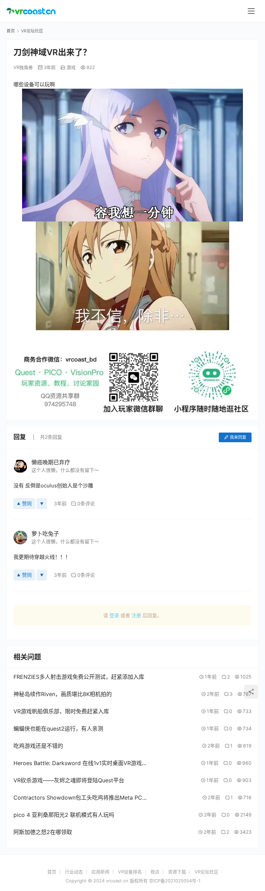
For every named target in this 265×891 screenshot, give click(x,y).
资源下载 (177, 871)
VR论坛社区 (206, 871)
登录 (114, 615)
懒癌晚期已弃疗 (50, 462)
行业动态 (74, 871)
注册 (136, 615)
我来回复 (238, 437)
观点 (154, 871)
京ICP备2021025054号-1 (174, 880)
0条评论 (86, 503)
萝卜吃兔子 (45, 533)
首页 (11, 30)
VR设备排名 (130, 871)
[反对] (42, 503)
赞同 (27, 503)
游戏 (71, 67)
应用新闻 (100, 871)
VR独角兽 (23, 67)
